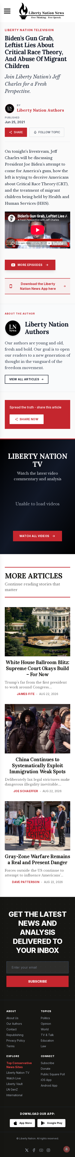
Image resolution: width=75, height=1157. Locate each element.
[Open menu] (7, 11)
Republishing (14, 1035)
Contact (11, 1029)
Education (47, 1040)
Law (43, 1046)
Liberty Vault (14, 1084)
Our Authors (14, 1023)
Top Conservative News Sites (19, 1065)
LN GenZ (12, 1089)
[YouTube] (41, 1150)
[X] (27, 1150)
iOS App (46, 1080)
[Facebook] (34, 1150)
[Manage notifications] (66, 1149)
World (45, 1029)
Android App (49, 1085)
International (14, 1095)
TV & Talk (47, 1035)
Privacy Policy (15, 1040)
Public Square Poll (53, 1074)
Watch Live (13, 1078)
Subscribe (37, 981)
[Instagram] (48, 1150)
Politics (45, 1018)
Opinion (46, 1023)
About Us (12, 1018)
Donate (45, 1068)
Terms (10, 1046)
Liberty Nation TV (17, 1072)
